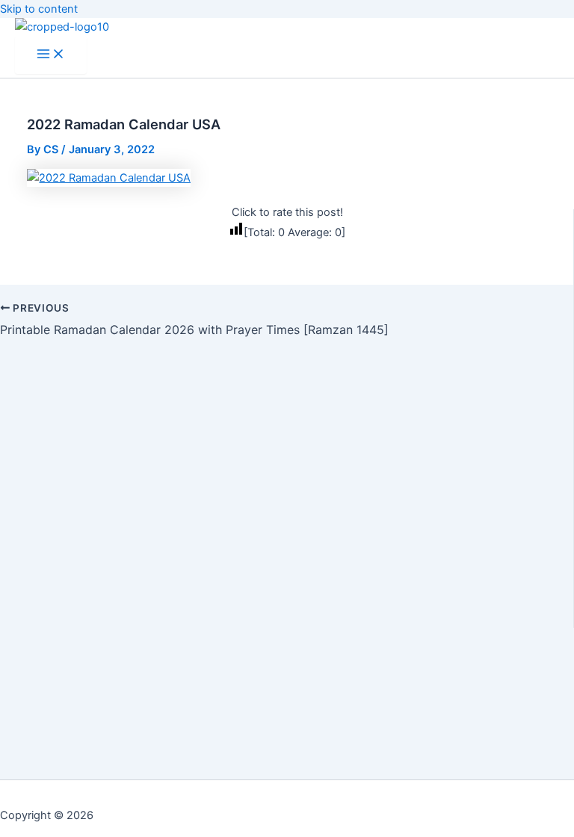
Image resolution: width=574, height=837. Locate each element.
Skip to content (39, 9)
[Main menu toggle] (51, 55)
